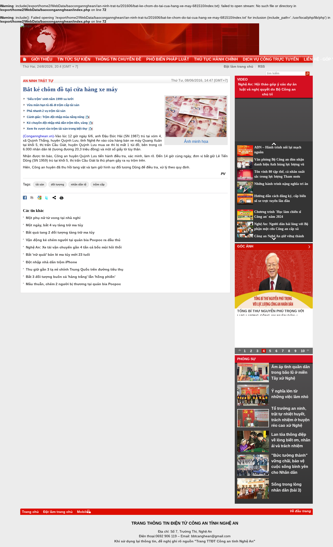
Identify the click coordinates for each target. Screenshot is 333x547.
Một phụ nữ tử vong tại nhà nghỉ (53, 218)
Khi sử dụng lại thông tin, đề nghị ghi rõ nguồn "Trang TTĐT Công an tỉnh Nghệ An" (184, 541)
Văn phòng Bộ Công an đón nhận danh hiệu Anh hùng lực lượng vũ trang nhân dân (279, 164)
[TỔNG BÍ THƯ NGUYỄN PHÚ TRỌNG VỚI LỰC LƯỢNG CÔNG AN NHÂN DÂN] (274, 307)
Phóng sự (246, 359)
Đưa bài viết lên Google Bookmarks (39, 198)
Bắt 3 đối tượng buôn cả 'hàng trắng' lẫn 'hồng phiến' (70, 277)
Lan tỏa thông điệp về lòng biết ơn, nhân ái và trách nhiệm (290, 440)
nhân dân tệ (78, 184)
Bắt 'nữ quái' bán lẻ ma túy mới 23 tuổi (58, 254)
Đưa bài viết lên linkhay (32, 198)
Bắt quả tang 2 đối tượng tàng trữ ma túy (60, 232)
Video (242, 79)
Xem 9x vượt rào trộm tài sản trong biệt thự (57, 128)
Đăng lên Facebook (25, 198)
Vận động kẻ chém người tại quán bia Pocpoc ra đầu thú (73, 240)
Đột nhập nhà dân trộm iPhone (51, 262)
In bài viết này (61, 198)
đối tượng (57, 184)
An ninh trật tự (38, 81)
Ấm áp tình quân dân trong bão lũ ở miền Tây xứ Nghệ (290, 372)
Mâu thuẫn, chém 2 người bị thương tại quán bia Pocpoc (73, 284)
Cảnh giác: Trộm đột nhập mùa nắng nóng (55, 117)
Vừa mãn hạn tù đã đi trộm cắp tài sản (53, 105)
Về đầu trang (300, 511)
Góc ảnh (245, 246)
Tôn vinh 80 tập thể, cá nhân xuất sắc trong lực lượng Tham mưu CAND (279, 176)
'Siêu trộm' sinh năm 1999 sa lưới (50, 99)
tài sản (40, 184)
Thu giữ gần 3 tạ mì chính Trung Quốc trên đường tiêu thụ (74, 269)
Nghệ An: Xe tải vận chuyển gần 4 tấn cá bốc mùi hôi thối (74, 247)
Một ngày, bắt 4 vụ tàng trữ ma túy (54, 225)
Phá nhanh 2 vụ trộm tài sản (46, 111)
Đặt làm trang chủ (238, 66)
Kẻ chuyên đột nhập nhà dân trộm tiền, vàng (57, 123)
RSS (261, 66)
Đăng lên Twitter (47, 198)
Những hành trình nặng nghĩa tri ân (281, 184)
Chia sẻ (54, 198)
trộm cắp (99, 184)
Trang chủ (30, 512)
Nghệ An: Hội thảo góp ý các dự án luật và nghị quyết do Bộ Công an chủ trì (267, 89)
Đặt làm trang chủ (58, 512)
